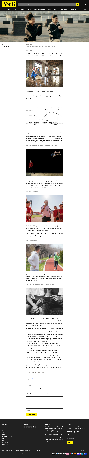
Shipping (17, 450)
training (42, 372)
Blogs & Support (63, 9)
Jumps (9, 9)
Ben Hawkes (31, 372)
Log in (84, 9)
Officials (29, 9)
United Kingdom (79, 450)
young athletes (47, 372)
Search (3, 450)
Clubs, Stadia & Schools (39, 9)
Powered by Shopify (19, 453)
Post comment (31, 414)
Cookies (30, 450)
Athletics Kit (73, 9)
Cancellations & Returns (24, 450)
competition (37, 372)
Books (49, 9)
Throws (16, 9)
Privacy (34, 450)
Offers (54, 9)
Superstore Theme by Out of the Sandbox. (9, 453)
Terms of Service (11, 450)
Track (3, 9)
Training (22, 9)
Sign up (70, 442)
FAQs (7, 450)
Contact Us (38, 450)
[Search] (77, 4)
